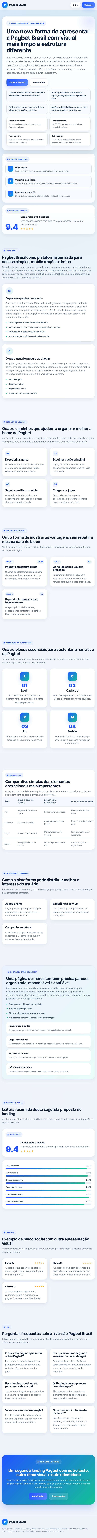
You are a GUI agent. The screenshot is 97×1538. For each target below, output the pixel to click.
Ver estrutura (39, 82)
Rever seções (58, 1496)
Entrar (75, 5)
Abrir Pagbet (38, 1496)
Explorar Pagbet (17, 82)
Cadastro (88, 5)
